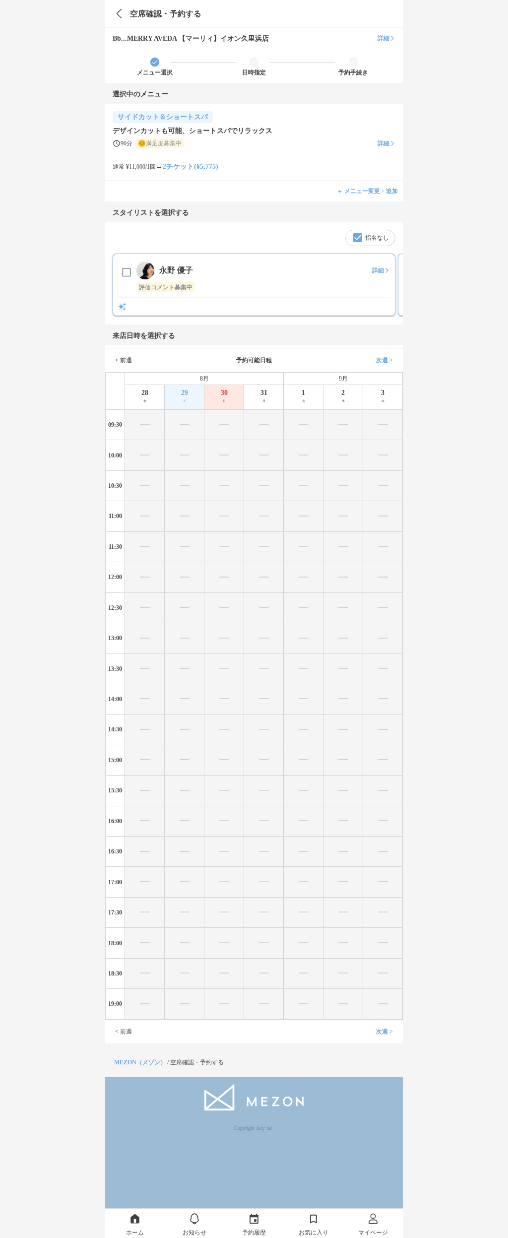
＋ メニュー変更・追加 (367, 191)
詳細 (383, 38)
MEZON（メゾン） (140, 1062)
